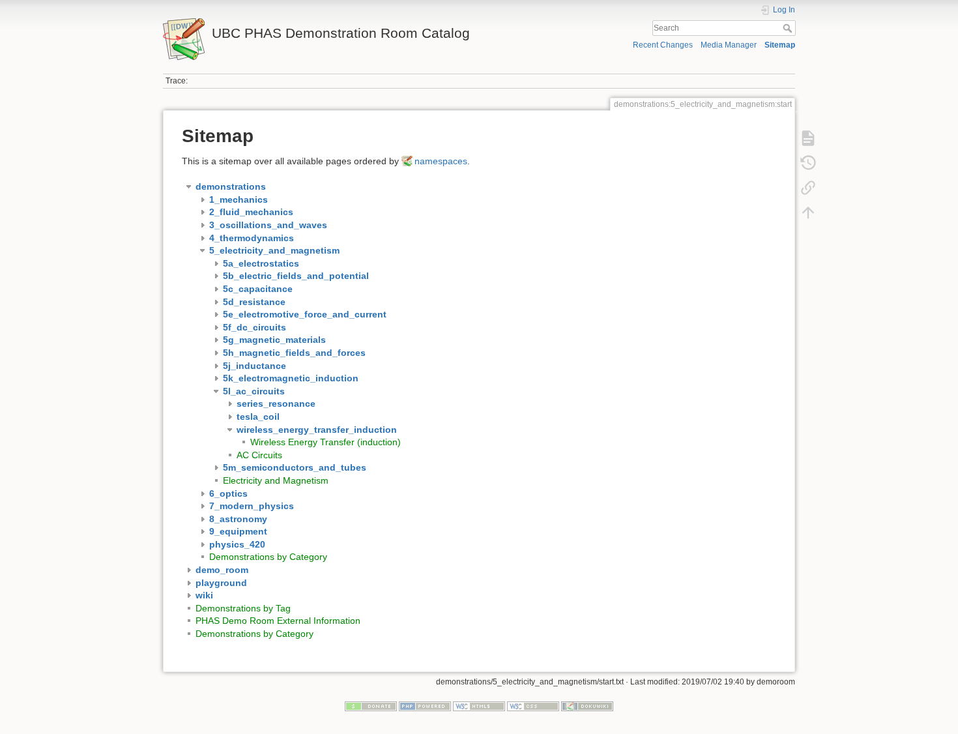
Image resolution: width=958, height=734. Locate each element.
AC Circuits (259, 455)
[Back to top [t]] (808, 212)
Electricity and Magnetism (275, 480)
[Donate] (371, 706)
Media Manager (729, 45)
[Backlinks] (808, 187)
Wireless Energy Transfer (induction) (325, 442)
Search (789, 28)
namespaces (440, 161)
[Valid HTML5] (479, 706)
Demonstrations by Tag (243, 608)
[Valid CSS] (533, 706)
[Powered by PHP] (425, 706)
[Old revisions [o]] (808, 163)
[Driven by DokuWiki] (587, 706)
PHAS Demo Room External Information (278, 620)
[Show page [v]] (808, 138)
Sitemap (779, 45)
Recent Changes (663, 45)
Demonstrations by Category (268, 556)
